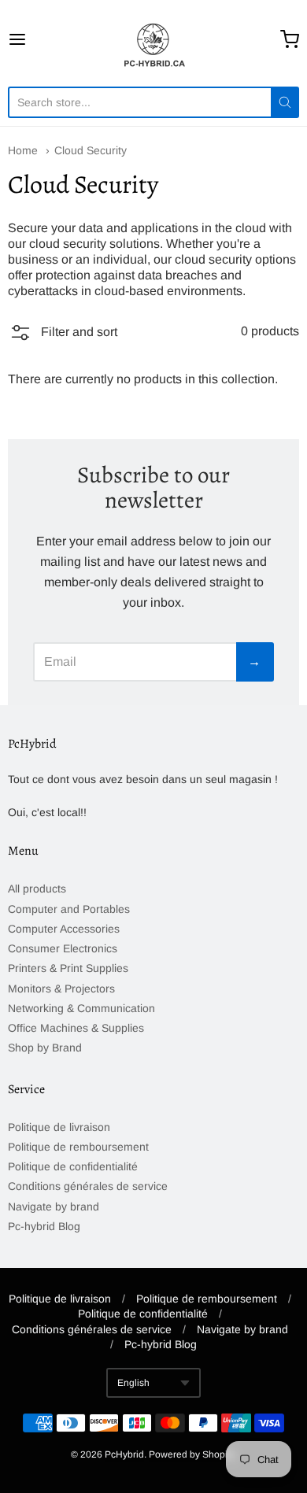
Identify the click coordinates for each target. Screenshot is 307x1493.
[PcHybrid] (153, 39)
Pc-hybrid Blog (44, 1226)
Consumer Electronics (62, 948)
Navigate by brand (53, 1206)
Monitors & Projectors (61, 988)
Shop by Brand (45, 1047)
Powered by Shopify (191, 1454)
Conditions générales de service (88, 1186)
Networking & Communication (81, 1008)
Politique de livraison (59, 1127)
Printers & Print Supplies (68, 968)
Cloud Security (90, 150)
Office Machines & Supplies (76, 1028)
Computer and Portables (69, 909)
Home (23, 150)
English (133, 1382)
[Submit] (285, 102)
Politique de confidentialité (73, 1166)
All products (37, 888)
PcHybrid (124, 1454)
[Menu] (37, 39)
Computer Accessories (64, 928)
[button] (62, 335)
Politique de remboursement (78, 1146)
